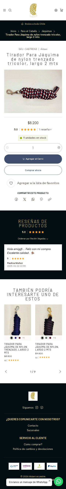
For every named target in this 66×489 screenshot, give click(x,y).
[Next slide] (59, 372)
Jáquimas (46, 31)
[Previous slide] (7, 372)
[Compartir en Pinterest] (41, 199)
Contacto (33, 425)
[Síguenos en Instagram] (36, 407)
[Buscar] (10, 10)
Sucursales (33, 430)
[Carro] (61, 10)
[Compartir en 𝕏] (24, 199)
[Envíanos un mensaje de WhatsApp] (58, 481)
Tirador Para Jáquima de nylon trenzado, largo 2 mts (16, 348)
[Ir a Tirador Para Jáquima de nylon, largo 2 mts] (48, 322)
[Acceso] (56, 10)
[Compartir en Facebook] (16, 199)
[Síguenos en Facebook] (41, 407)
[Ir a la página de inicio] (33, 10)
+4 (54, 338)
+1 (24, 338)
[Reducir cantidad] (7, 147)
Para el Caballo (29, 31)
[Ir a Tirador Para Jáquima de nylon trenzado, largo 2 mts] (17, 322)
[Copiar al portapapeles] (50, 199)
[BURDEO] (19, 337)
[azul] (15, 337)
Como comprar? (33, 444)
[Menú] (4, 10)
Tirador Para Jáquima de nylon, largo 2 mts (47, 346)
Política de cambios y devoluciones (33, 449)
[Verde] (46, 337)
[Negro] (11, 337)
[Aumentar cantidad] (59, 147)
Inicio (13, 31)
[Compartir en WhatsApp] (33, 199)
